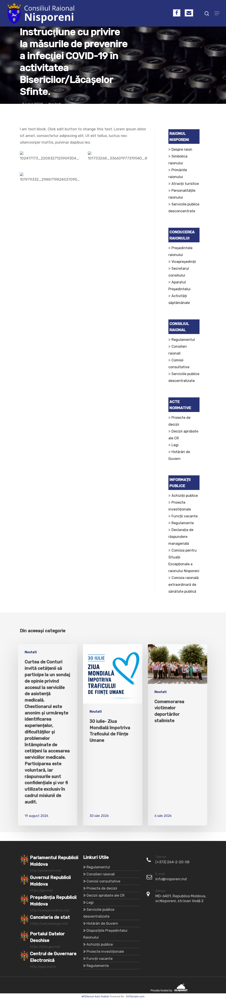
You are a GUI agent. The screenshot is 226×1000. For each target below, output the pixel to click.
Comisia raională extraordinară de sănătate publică (183, 585)
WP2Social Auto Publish (95, 996)
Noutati (31, 652)
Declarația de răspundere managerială (180, 537)
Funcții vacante (184, 516)
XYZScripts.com (135, 996)
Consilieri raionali (101, 874)
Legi (175, 445)
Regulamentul (183, 340)
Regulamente (182, 523)
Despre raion (181, 149)
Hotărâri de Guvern (102, 923)
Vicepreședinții (183, 262)
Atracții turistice (185, 184)
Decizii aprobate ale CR (105, 895)
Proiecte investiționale (105, 951)
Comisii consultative (103, 881)
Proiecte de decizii (102, 888)
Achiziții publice (184, 495)
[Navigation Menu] (217, 13)
